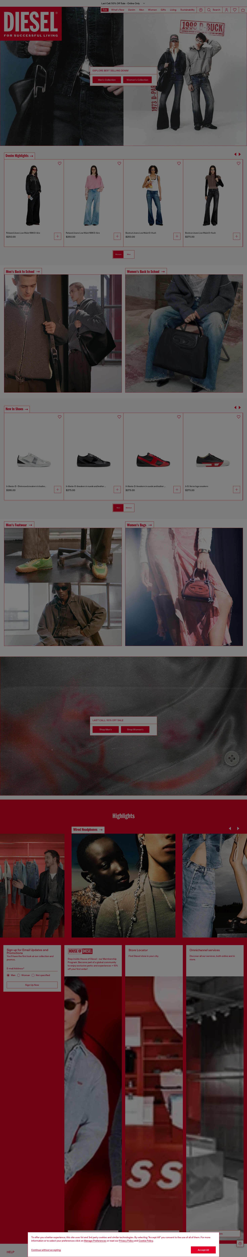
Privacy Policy (126, 1240)
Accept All (203, 1250)
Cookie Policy (146, 1240)
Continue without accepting (46, 1250)
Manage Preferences (95, 1240)
